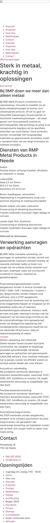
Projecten (11, 29)
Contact (10, 39)
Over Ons (10, 33)
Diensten (10, 26)
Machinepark (12, 36)
